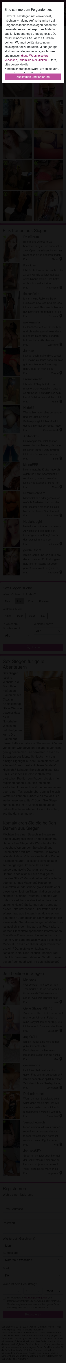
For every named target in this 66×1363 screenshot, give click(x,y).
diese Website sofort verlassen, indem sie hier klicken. (26, 57)
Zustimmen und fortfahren (33, 77)
